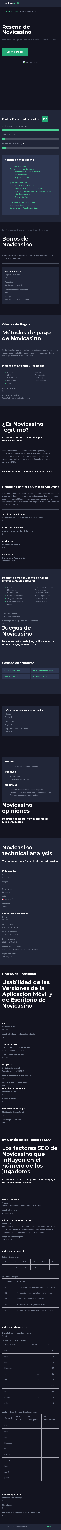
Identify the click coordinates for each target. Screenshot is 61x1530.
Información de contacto (19, 205)
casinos (12, 3)
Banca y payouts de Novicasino (22, 169)
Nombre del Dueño (22, 197)
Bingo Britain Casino (12, 670)
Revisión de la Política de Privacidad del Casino (33, 191)
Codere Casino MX (11, 676)
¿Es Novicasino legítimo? (19, 183)
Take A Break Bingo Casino (43, 670)
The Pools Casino (40, 676)
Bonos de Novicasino (18, 166)
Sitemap (50, 1527)
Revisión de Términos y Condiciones (29, 188)
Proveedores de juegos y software (23, 202)
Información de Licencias (24, 185)
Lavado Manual (21, 174)
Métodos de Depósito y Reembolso (28, 172)
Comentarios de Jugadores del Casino (24, 208)
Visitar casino (15, 52)
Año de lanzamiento (23, 194)
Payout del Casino (22, 177)
